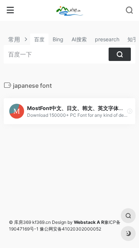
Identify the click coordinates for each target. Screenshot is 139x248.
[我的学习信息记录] (69, 10)
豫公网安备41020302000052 (70, 229)
